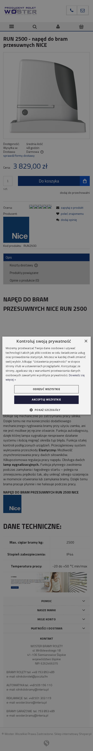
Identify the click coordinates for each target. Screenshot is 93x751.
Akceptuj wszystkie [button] (46, 399)
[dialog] (46, 375)
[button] (46, 409)
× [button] (85, 341)
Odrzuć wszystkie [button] (46, 389)
